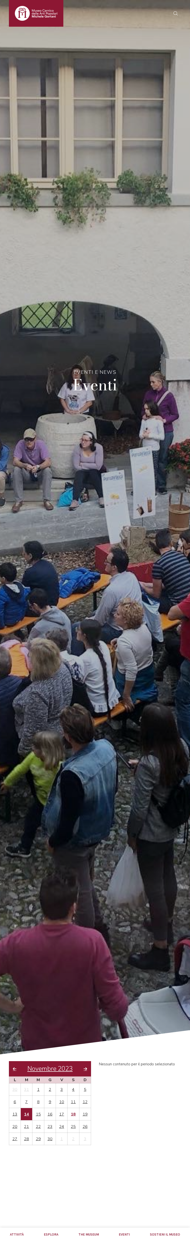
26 (85, 1126)
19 (85, 1114)
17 (61, 1114)
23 (50, 1126)
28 (26, 1139)
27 (14, 1139)
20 (14, 1126)
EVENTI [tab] (124, 1234)
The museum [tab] (88, 1234)
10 (61, 1102)
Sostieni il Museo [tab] (165, 1234)
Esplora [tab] (51, 1234)
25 (73, 1126)
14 (26, 1114)
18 (73, 1114)
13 (14, 1114)
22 (38, 1126)
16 (50, 1114)
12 (85, 1102)
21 (26, 1126)
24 (61, 1126)
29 (38, 1139)
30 (14, 1089)
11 (73, 1102)
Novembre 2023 (50, 1069)
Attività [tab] (17, 1234)
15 (38, 1114)
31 (26, 1089)
